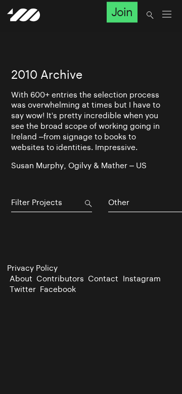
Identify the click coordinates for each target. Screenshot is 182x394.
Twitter (23, 289)
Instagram (142, 278)
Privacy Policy (32, 268)
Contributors (60, 278)
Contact (103, 278)
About (21, 278)
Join (121, 12)
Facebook (58, 289)
